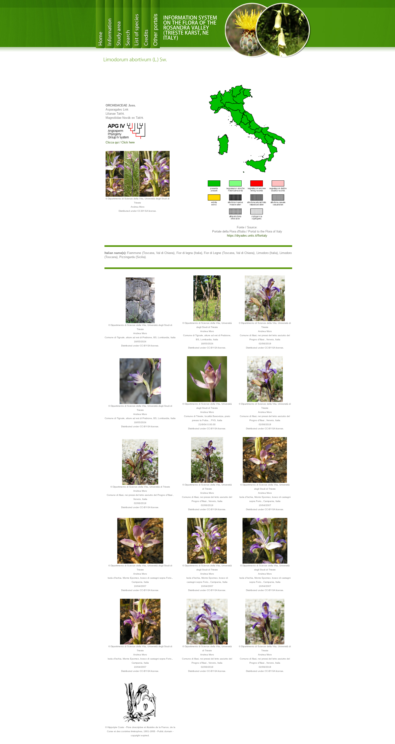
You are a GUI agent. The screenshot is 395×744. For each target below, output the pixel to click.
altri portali (155, 24)
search (127, 24)
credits (146, 24)
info (109, 24)
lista (136, 24)
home (100, 24)
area (118, 24)
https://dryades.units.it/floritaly (247, 235)
